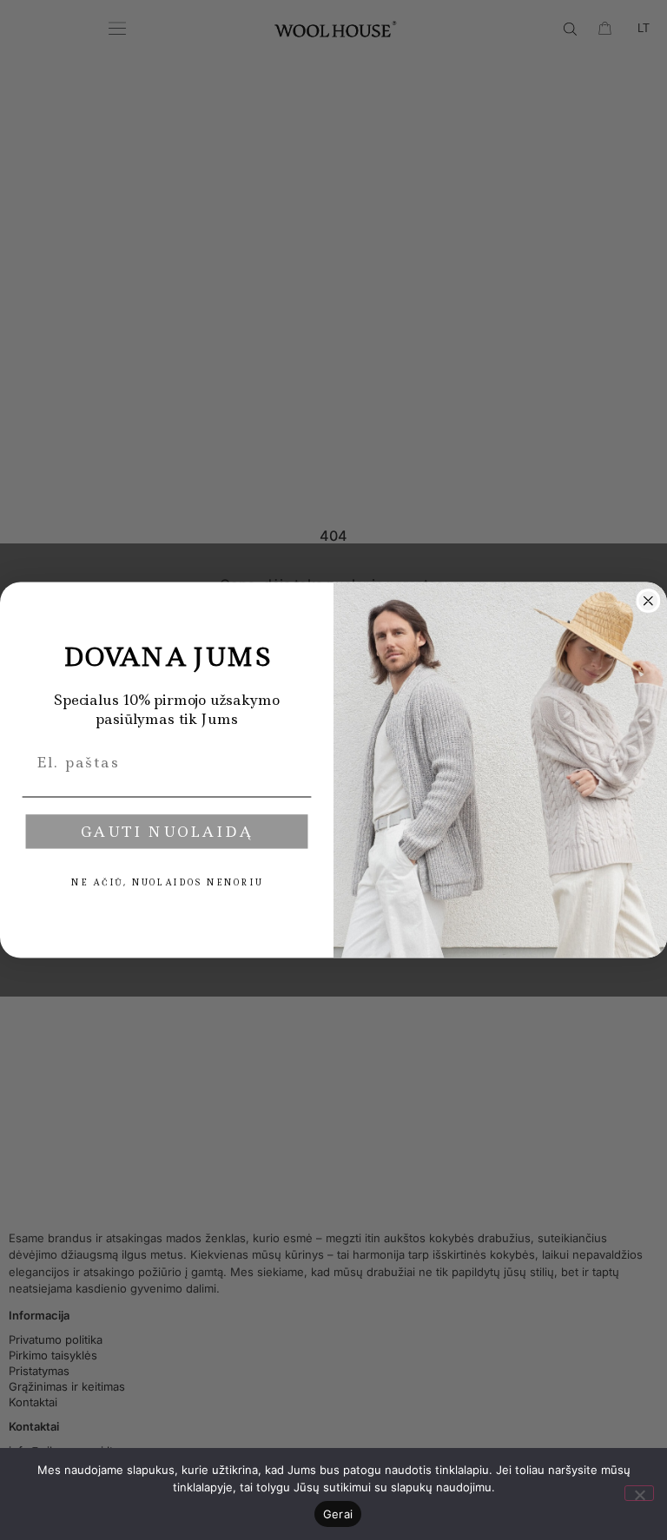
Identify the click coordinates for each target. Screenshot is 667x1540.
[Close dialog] (648, 600)
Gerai (338, 1514)
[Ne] (639, 1493)
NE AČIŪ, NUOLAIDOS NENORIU (166, 882)
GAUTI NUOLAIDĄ (167, 831)
